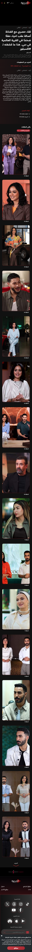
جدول (3, 886)
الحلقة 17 (26, 176)
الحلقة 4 (27, 767)
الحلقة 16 (26, 221)
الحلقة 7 (27, 630)
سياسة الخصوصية (13, 944)
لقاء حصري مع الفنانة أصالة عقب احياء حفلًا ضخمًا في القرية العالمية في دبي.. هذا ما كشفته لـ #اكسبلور (16, 40)
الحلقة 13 (26, 358)
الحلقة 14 (26, 312)
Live (29, 889)
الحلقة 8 (27, 585)
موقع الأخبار (4, 889)
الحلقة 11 (26, 448)
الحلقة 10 (26, 494)
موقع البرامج (27, 886)
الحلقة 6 (27, 676)
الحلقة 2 (27, 858)
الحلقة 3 (27, 812)
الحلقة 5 (27, 721)
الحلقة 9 (27, 539)
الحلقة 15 (26, 267)
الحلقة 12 (26, 403)
